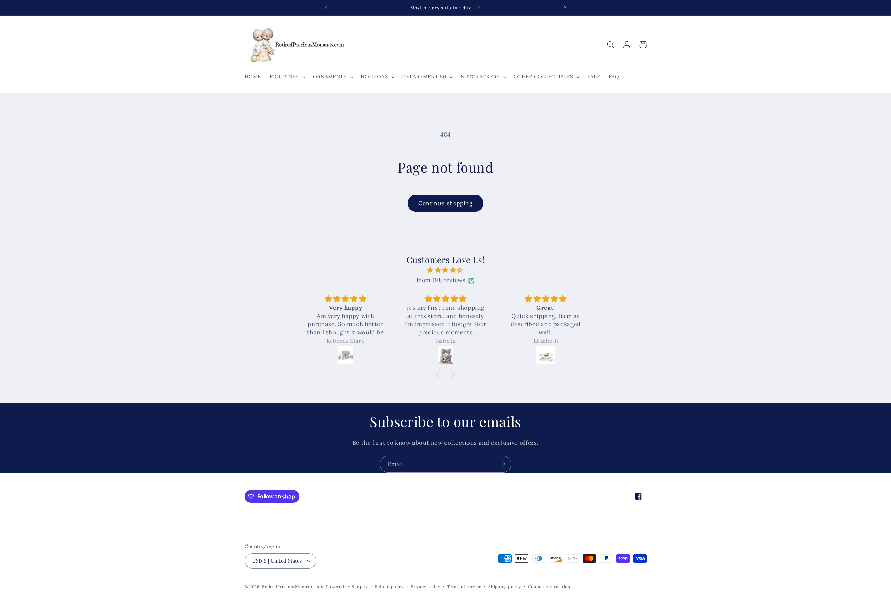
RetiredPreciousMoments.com (293, 586)
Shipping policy (504, 586)
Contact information (549, 586)
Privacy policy (425, 586)
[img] (445, 270)
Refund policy (389, 586)
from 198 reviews (441, 280)
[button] (287, 77)
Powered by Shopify (347, 586)
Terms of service (464, 586)
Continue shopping (445, 203)
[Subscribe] (503, 464)
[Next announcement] (565, 7)
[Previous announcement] (326, 7)
